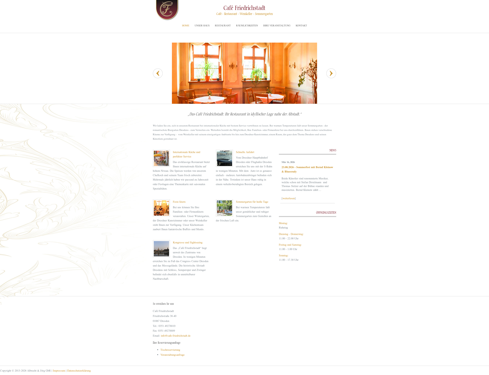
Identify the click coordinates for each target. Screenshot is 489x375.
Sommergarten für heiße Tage (252, 201)
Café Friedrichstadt (244, 8)
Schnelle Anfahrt (245, 152)
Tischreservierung (170, 350)
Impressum (59, 370)
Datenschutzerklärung (79, 370)
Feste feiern (179, 201)
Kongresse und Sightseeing (187, 242)
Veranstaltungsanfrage (172, 354)
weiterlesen (289, 198)
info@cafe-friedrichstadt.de (175, 335)
